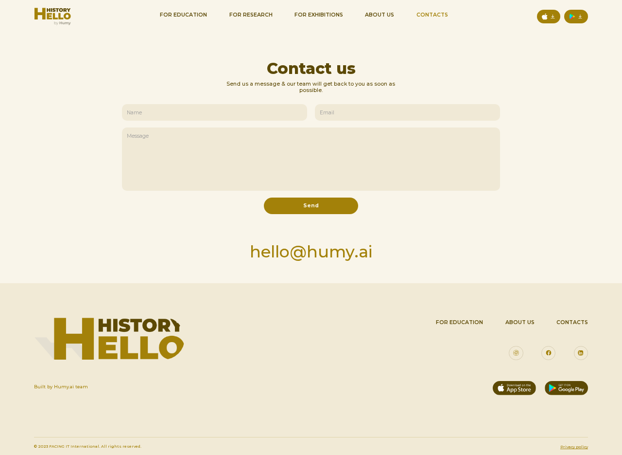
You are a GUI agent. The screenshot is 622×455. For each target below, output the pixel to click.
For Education (183, 15)
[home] (52, 16)
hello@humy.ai (311, 251)
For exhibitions (318, 15)
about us (379, 15)
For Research (251, 15)
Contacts (432, 15)
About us (520, 322)
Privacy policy (574, 446)
